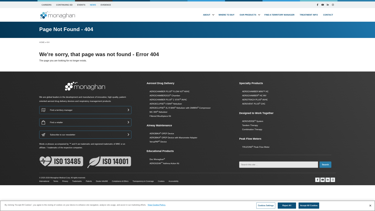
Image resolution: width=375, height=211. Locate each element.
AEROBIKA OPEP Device (162, 133)
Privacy (65, 181)
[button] (213, 14)
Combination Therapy (252, 129)
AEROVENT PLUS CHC (253, 104)
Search (325, 164)
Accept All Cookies (309, 205)
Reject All (286, 205)
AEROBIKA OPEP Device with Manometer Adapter (173, 137)
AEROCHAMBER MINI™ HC (255, 91)
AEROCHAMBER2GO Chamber (165, 95)
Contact (328, 15)
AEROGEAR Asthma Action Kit (164, 163)
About (206, 15)
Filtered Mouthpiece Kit (160, 116)
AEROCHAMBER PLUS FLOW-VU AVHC (170, 91)
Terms (55, 181)
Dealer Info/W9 (102, 181)
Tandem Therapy (250, 125)
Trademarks (77, 181)
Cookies (161, 181)
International (44, 181)
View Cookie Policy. (157, 205)
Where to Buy (226, 15)
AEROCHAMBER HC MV (254, 95)
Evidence (106, 5)
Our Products (248, 15)
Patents (89, 181)
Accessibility (173, 181)
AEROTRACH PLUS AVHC (255, 99)
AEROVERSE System (252, 121)
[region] (187, 206)
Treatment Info (309, 15)
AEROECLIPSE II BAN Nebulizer (166, 104)
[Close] (370, 205)
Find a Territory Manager (279, 15)
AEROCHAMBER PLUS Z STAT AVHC (168, 99)
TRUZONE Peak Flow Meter (256, 147)
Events (81, 5)
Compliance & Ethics (120, 181)
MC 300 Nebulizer (158, 112)
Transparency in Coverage (143, 181)
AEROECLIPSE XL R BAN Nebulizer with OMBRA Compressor (180, 108)
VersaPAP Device (158, 142)
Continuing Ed (64, 5)
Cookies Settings (266, 205)
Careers (46, 5)
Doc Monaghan (157, 159)
